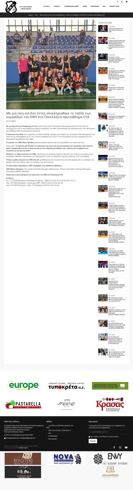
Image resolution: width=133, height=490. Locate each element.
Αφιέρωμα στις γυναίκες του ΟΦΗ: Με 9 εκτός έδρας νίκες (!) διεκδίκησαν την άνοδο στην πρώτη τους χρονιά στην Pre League (116, 75)
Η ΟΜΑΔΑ (57, 6)
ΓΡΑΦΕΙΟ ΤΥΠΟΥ (114, 6)
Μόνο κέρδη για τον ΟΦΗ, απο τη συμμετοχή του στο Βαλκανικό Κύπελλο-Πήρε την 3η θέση (116, 354)
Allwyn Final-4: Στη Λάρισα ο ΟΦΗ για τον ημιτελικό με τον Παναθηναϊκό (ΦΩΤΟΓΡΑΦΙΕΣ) (117, 177)
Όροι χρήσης (52, 439)
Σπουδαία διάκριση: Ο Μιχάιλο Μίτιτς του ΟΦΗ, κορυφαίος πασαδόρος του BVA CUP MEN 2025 (116, 326)
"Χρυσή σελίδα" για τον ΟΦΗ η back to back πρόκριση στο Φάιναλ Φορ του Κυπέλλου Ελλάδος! (117, 223)
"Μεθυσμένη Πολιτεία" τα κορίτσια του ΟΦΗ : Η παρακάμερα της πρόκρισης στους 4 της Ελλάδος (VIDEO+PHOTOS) (116, 193)
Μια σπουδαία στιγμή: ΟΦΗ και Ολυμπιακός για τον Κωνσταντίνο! (116, 299)
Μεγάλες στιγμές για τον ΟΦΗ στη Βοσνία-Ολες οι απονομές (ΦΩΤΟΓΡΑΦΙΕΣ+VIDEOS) (116, 312)
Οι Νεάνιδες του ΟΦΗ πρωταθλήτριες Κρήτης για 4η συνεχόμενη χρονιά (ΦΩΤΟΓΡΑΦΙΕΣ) (117, 253)
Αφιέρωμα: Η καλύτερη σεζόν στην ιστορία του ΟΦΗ (116, 89)
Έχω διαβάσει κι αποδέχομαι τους (104, 436)
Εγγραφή (93, 441)
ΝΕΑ (104, 6)
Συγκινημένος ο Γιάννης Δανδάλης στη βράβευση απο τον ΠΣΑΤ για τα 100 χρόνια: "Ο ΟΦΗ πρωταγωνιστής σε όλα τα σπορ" (116, 268)
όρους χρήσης (114, 436)
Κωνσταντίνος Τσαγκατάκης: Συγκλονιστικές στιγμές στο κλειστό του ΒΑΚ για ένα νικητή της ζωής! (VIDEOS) (116, 285)
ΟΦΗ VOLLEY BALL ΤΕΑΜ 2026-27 (59, 430)
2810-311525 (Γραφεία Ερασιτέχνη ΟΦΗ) (19, 435)
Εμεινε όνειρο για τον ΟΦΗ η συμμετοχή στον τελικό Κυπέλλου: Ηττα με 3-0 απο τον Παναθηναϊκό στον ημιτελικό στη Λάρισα (116, 162)
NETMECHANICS (23, 448)
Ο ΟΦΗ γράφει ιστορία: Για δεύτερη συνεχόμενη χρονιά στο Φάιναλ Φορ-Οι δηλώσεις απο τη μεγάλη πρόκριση (117, 209)
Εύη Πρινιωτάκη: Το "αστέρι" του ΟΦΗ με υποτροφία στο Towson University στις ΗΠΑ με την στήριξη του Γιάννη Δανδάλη (116, 132)
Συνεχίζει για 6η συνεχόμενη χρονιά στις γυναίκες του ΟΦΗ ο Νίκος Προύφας (116, 59)
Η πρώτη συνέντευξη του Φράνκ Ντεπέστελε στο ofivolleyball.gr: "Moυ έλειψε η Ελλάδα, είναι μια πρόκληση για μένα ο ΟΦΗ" (116, 44)
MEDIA (85, 6)
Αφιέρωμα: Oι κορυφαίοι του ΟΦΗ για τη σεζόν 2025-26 (116, 117)
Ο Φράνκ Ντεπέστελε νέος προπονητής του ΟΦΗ (115, 30)
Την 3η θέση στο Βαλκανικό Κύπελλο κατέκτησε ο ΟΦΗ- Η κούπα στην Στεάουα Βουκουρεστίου (115, 340)
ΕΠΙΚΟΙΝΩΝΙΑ (95, 6)
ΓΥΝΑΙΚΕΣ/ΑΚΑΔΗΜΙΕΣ (71, 6)
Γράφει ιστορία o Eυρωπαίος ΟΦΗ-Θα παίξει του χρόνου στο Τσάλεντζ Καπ (115, 147)
